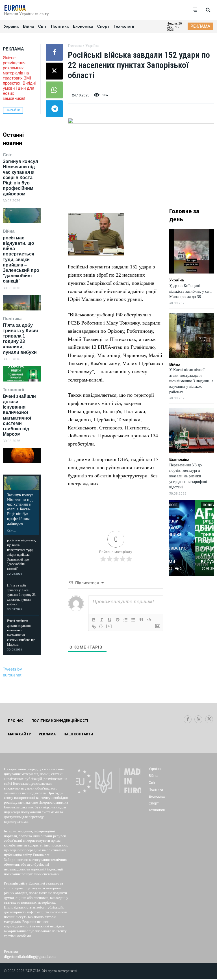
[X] (54, 71)
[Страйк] (117, 619)
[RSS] (198, 719)
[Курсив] (102, 619)
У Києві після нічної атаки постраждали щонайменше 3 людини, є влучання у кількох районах (191, 381)
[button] (208, 10)
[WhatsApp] (54, 89)
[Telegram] (54, 108)
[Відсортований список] (125, 619)
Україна (92, 46)
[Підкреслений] (110, 619)
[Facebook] (54, 52)
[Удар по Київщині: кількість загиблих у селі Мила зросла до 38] (191, 251)
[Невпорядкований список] (133, 619)
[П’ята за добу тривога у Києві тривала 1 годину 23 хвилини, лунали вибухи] (22, 373)
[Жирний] (94, 619)
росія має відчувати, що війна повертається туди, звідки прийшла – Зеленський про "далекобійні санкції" (21, 259)
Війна (8, 231)
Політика (12, 318)
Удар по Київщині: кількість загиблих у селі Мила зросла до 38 (190, 291)
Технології (13, 389)
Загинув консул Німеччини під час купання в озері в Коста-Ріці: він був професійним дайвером (20, 177)
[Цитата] (141, 619)
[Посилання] (94, 626)
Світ (7, 154)
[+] (109, 626)
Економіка (179, 459)
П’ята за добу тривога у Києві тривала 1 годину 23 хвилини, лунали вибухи (20, 339)
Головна (75, 46)
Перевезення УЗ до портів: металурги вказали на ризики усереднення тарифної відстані (188, 476)
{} (101, 626)
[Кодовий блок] (149, 619)
